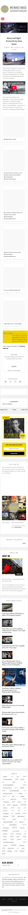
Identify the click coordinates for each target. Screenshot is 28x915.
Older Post (24, 410)
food (19, 808)
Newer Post (3, 410)
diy (4, 805)
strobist (5, 845)
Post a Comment (7, 404)
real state (18, 834)
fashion (5, 808)
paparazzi (21, 822)
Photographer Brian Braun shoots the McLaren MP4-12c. (13, 713)
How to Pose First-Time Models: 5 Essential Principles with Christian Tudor (13, 729)
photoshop (6, 828)
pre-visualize (16, 831)
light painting (20, 816)
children (22, 796)
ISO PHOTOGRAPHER (8, 785)
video (23, 848)
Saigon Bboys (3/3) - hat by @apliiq (13, 323)
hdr (19, 810)
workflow (22, 851)
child (13, 796)
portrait (22, 828)
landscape (5, 816)
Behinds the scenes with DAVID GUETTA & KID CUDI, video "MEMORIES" (12, 762)
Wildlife (22, 788)
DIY (16, 899)
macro (14, 819)
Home (14, 410)
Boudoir (5, 776)
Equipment (10, 899)
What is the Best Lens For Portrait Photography (13, 706)
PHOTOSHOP (23, 899)
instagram (5, 813)
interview (17, 813)
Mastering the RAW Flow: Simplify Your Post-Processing (13, 647)
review (5, 836)
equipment (15, 805)
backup (20, 793)
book (4, 796)
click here (18, 527)
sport (17, 836)
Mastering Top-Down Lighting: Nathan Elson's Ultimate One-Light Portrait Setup (13, 630)
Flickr (13, 782)
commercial (13, 799)
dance (19, 802)
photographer (13, 824)
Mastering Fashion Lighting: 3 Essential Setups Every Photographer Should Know (12, 690)
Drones (22, 779)
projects (5, 834)
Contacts (14, 901)
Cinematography (7, 779)
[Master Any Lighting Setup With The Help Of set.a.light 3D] (14, 27)
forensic (5, 810)
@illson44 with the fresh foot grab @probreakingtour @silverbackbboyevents (12, 254)
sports (5, 839)
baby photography (8, 793)
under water (11, 848)
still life (19, 839)
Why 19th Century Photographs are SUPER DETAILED (13, 745)
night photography (8, 822)
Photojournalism (7, 788)
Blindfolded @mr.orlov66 (10, 139)
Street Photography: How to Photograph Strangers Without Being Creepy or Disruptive (12, 663)
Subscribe (14, 453)
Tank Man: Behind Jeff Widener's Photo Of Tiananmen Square (13, 614)
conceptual (6, 802)
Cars (18, 776)
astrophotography (14, 790)
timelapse (21, 845)
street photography (8, 842)
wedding (9, 851)
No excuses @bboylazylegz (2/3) (12, 290)
